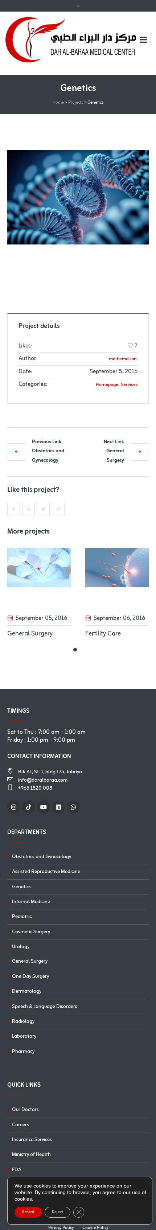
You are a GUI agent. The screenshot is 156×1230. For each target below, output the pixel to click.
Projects (75, 102)
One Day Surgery (30, 976)
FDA (16, 1170)
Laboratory (24, 1036)
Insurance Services (32, 1140)
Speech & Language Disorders (44, 1007)
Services (129, 384)
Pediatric (22, 917)
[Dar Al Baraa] (70, 39)
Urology (20, 947)
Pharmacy (23, 1052)
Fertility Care (46, 633)
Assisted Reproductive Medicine (46, 872)
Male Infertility (126, 633)
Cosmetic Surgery (31, 932)
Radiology (23, 1021)
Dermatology (26, 991)
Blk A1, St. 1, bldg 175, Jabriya (50, 772)
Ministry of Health (31, 1155)
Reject (57, 1212)
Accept (28, 1212)
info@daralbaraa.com (42, 780)
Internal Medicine (31, 902)
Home (58, 102)
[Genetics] (78, 197)
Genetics (21, 887)
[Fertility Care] (60, 568)
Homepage (107, 384)
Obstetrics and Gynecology (48, 456)
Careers (20, 1125)
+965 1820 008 (35, 788)
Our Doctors (25, 1110)
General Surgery (115, 456)
